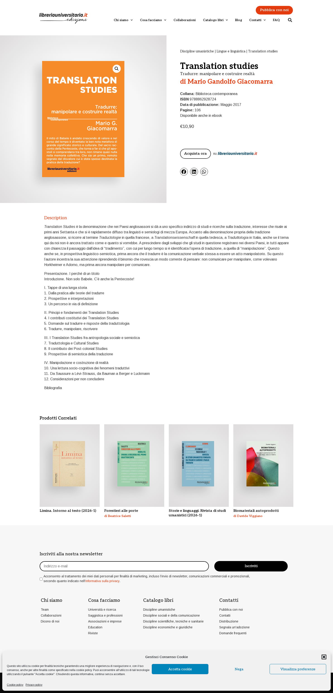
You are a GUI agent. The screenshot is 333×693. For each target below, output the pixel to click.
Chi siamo (121, 20)
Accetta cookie (180, 669)
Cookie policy (15, 684)
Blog (238, 20)
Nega (239, 669)
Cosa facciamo (151, 20)
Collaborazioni (185, 20)
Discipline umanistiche (197, 51)
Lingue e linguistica (231, 51)
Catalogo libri (213, 20)
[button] (324, 657)
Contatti (255, 20)
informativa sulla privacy (102, 581)
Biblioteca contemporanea (216, 94)
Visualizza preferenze (297, 669)
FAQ (276, 20)
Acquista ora (195, 153)
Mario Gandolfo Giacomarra (230, 81)
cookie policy (84, 670)
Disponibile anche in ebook (201, 115)
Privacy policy (34, 684)
